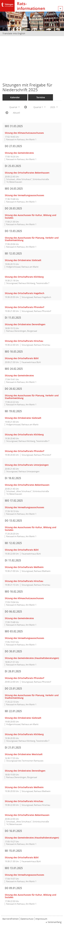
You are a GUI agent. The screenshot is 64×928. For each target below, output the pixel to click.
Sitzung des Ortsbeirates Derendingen (25, 324)
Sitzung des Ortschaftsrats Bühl (22, 358)
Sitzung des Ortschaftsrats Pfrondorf (24, 307)
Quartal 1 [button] (38, 107)
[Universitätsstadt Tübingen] (7, 3)
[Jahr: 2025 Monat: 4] (7, 113)
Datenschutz (27, 918)
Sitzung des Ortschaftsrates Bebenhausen (27, 172)
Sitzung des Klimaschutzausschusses (24, 132)
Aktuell (16, 112)
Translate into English (13, 33)
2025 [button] (53, 107)
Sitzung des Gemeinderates (19, 152)
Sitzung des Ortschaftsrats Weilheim (24, 567)
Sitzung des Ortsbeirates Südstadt (23, 260)
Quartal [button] (13, 107)
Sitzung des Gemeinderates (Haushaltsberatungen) (32, 658)
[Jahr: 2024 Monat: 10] (25, 107)
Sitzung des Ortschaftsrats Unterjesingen (27, 464)
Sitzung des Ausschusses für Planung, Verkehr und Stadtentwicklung (32, 239)
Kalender (15, 97)
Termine (40, 97)
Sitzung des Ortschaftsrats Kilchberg (24, 276)
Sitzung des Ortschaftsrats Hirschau (24, 340)
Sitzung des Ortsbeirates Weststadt (24, 754)
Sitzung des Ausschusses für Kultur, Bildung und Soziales (30, 216)
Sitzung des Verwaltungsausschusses (24, 195)
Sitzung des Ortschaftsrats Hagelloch (24, 293)
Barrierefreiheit (10, 918)
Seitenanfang (55, 922)
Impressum (41, 918)
